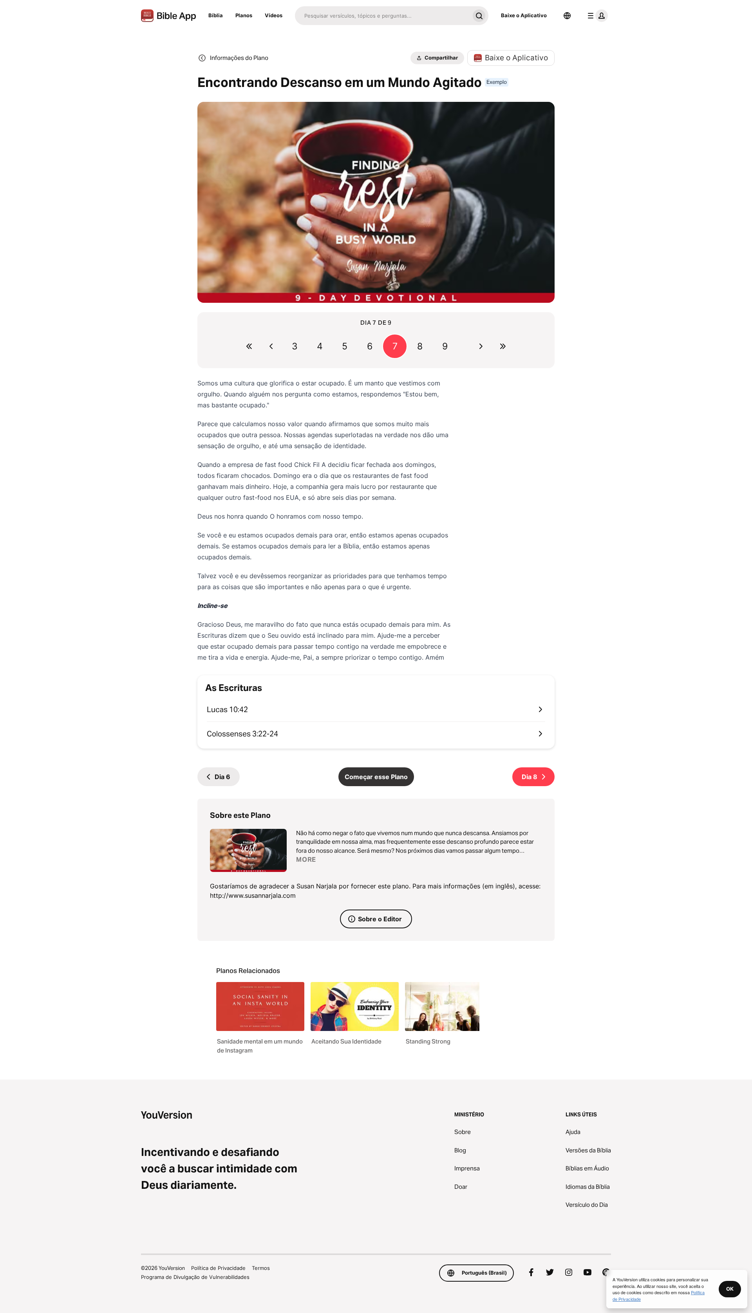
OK (730, 1289)
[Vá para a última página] (503, 346)
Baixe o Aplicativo (524, 15)
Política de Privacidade (218, 1268)
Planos (243, 15)
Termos (261, 1268)
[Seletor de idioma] (567, 16)
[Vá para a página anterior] (271, 346)
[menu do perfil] (596, 16)
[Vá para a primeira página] (249, 346)
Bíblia (215, 15)
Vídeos (273, 15)
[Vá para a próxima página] (481, 346)
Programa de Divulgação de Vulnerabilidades (195, 1277)
